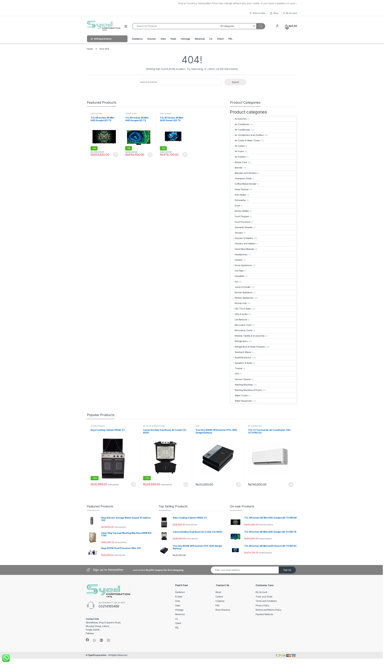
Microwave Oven (243, 325)
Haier (173, 38)
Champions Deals (243, 178)
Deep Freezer (242, 189)
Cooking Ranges (98, 426)
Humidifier (239, 276)
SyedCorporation (97, 655)
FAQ (217, 605)
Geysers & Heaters (244, 238)
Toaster (238, 368)
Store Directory (222, 610)
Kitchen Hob (241, 303)
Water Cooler (241, 395)
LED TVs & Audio (243, 308)
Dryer (237, 205)
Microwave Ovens (243, 330)
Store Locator (259, 13)
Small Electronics (243, 357)
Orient (220, 38)
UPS (237, 373)
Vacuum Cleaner (243, 379)
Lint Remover (241, 319)
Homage (185, 38)
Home (90, 49)
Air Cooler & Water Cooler (247, 140)
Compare (219, 601)
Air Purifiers (240, 157)
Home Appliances (243, 265)
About (218, 592)
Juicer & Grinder (242, 287)
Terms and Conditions (266, 601)
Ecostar (151, 38)
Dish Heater (240, 194)
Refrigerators (241, 341)
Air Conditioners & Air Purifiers (249, 135)
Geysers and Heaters (245, 243)
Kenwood (200, 38)
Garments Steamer (244, 227)
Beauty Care (241, 162)
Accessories (241, 118)
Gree (163, 38)
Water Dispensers (243, 401)
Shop (275, 13)
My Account (291, 13)
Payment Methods (264, 614)
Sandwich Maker (243, 352)
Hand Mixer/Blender (244, 249)
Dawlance (137, 38)
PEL (230, 38)
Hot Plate (239, 270)
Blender (238, 167)
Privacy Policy (262, 605)
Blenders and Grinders (245, 173)
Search (235, 82)
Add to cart (115, 154)
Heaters (238, 260)
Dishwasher (240, 200)
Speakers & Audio (243, 363)
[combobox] (175, 26)
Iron (236, 281)
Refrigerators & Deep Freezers (250, 346)
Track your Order (264, 596)
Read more (185, 484)
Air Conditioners (242, 129)
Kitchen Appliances (244, 298)
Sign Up (287, 570)
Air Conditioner (242, 124)
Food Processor (242, 222)
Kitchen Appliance (243, 292)
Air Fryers (239, 151)
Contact (219, 596)
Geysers (239, 232)
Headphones (241, 254)
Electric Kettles (242, 211)
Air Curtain (239, 146)
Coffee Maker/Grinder (245, 184)
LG (210, 38)
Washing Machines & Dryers (248, 390)
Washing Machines (244, 384)
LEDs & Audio (96, 113)
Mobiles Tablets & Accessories (250, 335)
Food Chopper (242, 216)
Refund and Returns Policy (268, 610)
